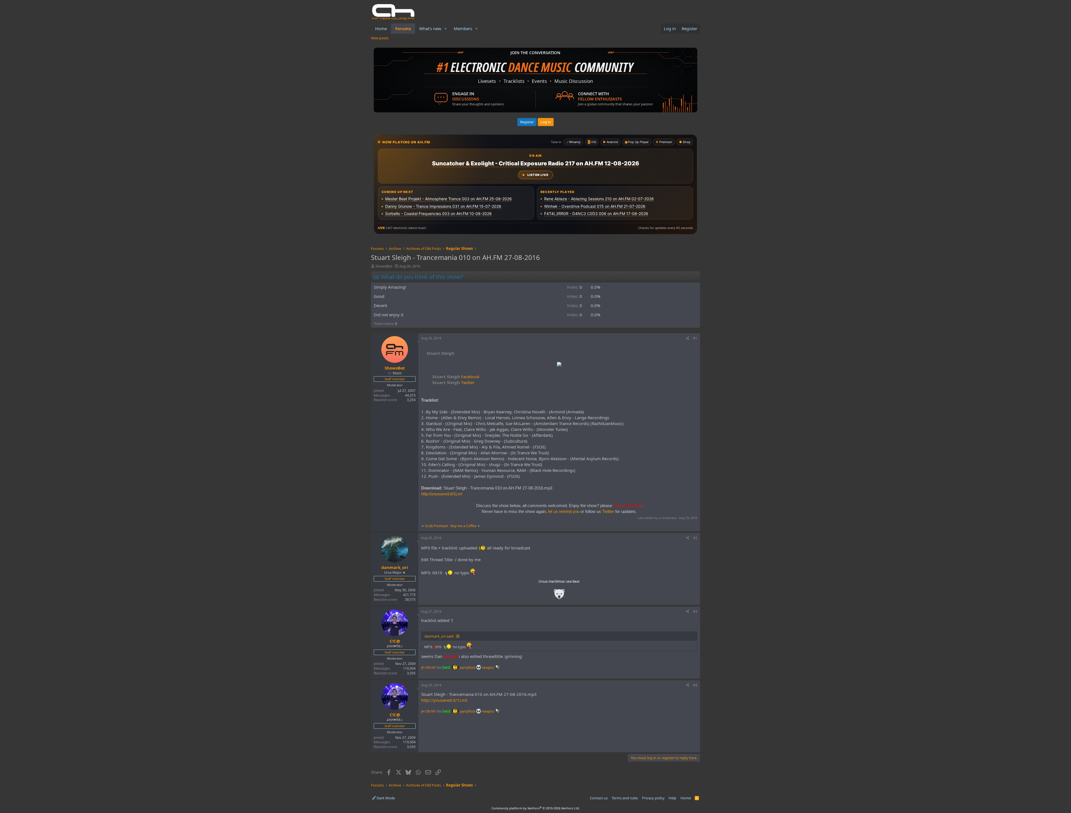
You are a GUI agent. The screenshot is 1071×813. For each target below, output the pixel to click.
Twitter (453, 382)
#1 (695, 338)
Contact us (599, 797)
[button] (446, 28)
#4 (695, 685)
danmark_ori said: (439, 636)
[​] (559, 365)
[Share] (687, 338)
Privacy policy (653, 797)
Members (463, 28)
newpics (488, 667)
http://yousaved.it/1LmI (441, 493)
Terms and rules (625, 797)
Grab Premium (437, 525)
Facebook (455, 376)
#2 (695, 537)
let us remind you (563, 511)
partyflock (468, 667)
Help (672, 797)
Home (381, 28)
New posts (380, 37)
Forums (403, 28)
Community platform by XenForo (535, 808)
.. (559, 596)
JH (422, 667)
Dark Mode (385, 797)
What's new (430, 28)
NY (433, 667)
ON (427, 667)
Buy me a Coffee (463, 525)
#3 (695, 611)
